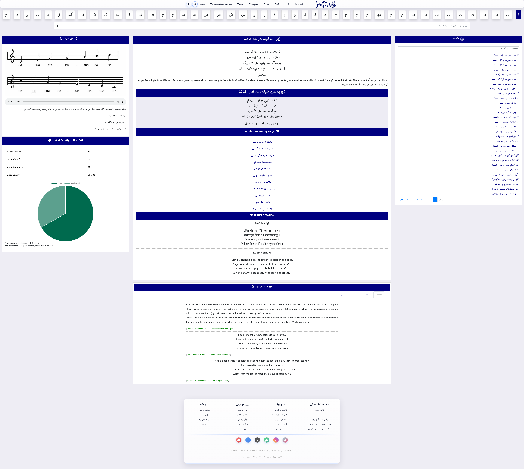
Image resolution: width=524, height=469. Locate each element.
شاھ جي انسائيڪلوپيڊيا (222, 4)
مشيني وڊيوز (281, 429)
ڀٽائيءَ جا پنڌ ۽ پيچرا (319, 419)
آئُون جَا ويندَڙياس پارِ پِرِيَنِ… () (505, 194)
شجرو (319, 415)
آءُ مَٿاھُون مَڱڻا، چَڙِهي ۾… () (506, 127)
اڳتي (401, 200)
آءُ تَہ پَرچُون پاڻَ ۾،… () (508, 103)
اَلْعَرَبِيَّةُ (368, 295)
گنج (277, 4)
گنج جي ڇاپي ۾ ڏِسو (272, 123)
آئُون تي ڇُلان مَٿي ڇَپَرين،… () (505, 179)
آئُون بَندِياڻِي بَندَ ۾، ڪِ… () (507, 170)
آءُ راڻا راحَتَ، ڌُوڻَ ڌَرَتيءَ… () (506, 113)
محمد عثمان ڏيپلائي (263, 168)
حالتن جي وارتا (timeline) (320, 424)
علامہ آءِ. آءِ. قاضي (262, 182)
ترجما (241, 4)
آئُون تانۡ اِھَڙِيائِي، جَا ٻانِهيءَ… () (505, 175)
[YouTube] (239, 440)
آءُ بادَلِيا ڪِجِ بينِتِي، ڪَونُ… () (506, 98)
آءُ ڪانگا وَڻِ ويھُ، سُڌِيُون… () (505, 146)
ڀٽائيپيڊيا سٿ (204, 410)
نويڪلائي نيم (204, 419)
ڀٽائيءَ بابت (319, 410)
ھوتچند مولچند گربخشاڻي (262, 155)
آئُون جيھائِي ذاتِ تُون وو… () (505, 189)
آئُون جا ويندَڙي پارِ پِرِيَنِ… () (506, 184)
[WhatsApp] (266, 440)
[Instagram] (276, 440)
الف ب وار (298, 4)
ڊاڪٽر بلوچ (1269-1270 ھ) (263, 188)
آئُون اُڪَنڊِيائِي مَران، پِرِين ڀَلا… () (504, 160)
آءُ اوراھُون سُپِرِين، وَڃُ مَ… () (506, 55)
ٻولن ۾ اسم (242, 410)
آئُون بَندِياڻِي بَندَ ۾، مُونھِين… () (505, 165)
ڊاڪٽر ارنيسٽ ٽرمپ (262, 142)
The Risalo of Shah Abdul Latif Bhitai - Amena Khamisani (208, 355)
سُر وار (286, 4)
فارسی (359, 295)
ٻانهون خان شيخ (263, 202)
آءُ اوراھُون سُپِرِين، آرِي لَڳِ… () (505, 60)
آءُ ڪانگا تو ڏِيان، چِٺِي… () (507, 141)
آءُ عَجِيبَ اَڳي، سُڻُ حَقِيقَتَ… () (505, 117)
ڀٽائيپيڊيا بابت (281, 410)
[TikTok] (285, 440)
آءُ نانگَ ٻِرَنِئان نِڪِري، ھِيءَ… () (506, 132)
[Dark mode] (188, 4)
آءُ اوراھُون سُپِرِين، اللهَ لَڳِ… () (505, 65)
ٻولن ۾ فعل (243, 419)
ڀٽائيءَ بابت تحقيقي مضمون (319, 429)
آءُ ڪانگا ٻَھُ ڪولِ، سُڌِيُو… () (505, 151)
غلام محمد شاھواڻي (263, 162)
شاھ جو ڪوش (281, 419)
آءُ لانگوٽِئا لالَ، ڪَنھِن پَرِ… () (506, 122)
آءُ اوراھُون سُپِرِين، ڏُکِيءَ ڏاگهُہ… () (504, 79)
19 (407, 200)
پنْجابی (350, 295)
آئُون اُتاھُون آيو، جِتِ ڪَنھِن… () (504, 155)
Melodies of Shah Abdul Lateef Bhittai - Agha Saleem (207, 381)
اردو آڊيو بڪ (281, 424)
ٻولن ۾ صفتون (243, 415)
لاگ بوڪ (204, 415)
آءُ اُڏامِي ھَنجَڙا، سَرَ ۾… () (507, 93)
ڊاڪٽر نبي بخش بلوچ (262, 209)
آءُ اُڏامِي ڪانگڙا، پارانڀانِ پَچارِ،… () (504, 89)
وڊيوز (202, 4)
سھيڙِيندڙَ (254, 4)
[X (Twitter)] (257, 440)
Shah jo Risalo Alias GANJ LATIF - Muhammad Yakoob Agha (210, 329)
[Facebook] (248, 440)
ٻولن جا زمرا (243, 429)
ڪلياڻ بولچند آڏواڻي (262, 175)
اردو (341, 295)
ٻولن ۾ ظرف (243, 424)
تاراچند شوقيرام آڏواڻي (262, 148)
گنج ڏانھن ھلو (251, 123)
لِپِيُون (267, 4)
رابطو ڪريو (204, 424)
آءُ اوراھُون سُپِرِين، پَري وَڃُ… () (505, 74)
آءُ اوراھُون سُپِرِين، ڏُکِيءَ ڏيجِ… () (505, 84)
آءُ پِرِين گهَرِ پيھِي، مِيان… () (506, 136)
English (379, 295)
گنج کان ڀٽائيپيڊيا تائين (281, 415)
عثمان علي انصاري (262, 195)
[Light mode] (194, 4)
